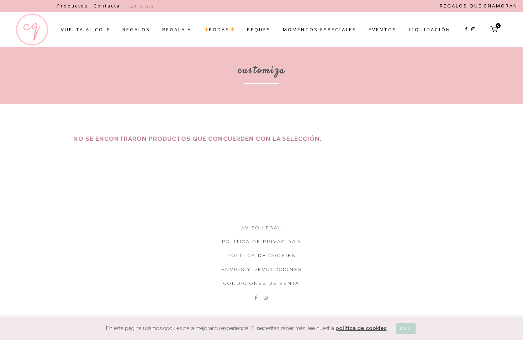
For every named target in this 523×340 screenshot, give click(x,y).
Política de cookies (262, 255)
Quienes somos (28, 6)
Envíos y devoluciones (261, 269)
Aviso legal (261, 227)
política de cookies (361, 328)
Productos (72, 6)
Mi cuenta (142, 6)
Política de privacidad (261, 241)
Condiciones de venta (261, 283)
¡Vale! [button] (405, 328)
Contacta (107, 6)
